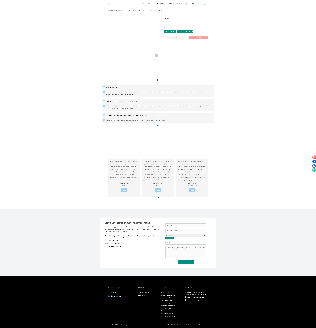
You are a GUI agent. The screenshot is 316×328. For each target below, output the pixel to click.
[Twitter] (114, 296)
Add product (169, 238)
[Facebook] (109, 296)
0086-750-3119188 (112, 240)
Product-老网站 (118, 10)
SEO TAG (184, 325)
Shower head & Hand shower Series (134, 10)
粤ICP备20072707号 (170, 325)
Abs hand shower (151, 10)
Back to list (169, 27)
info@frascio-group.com (114, 243)
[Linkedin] (112, 296)
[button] (157, 125)
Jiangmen (204, 325)
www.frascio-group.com (114, 246)
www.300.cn (198, 325)
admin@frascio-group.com (195, 297)
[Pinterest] (120, 296)
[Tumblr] (117, 296)
